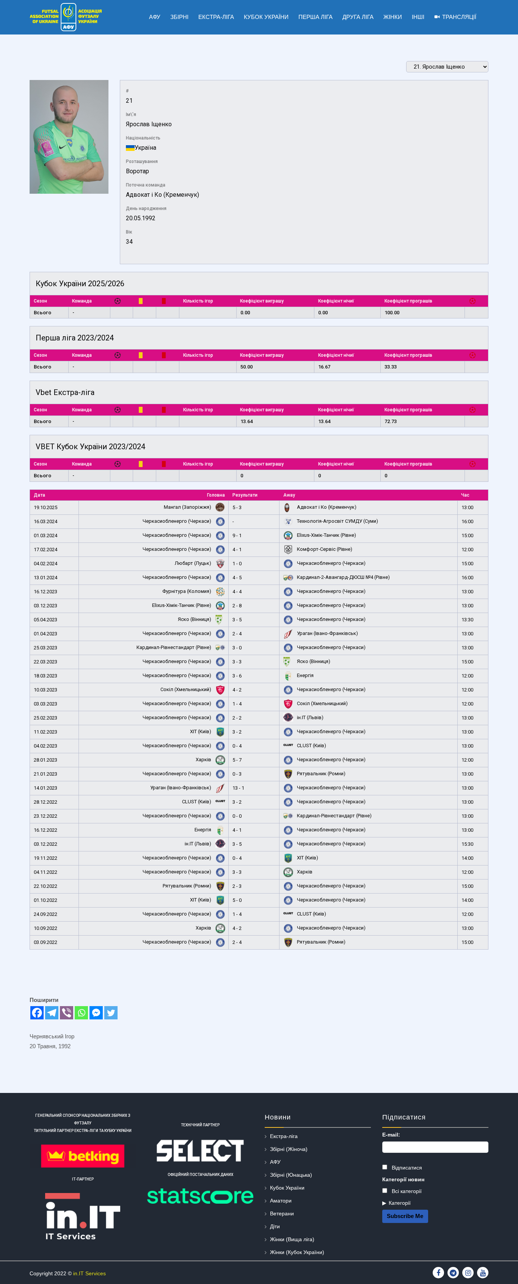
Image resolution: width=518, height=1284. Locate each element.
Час (465, 495)
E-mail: (391, 1135)
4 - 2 (237, 690)
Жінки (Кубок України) (297, 1252)
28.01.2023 (45, 760)
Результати (244, 495)
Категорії (400, 1203)
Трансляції (459, 17)
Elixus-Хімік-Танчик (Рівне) (326, 535)
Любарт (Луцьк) (193, 563)
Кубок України (287, 1188)
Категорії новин (403, 1179)
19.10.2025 (45, 507)
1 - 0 (237, 563)
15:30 (467, 844)
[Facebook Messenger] (96, 1012)
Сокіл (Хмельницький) (186, 689)
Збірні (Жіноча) (289, 1149)
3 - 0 (237, 648)
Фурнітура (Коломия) (187, 591)
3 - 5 (237, 619)
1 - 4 (237, 704)
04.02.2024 (45, 563)
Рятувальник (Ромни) (320, 773)
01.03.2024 (45, 535)
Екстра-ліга (284, 1136)
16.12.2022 (45, 830)
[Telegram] (51, 1012)
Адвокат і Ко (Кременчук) (162, 194)
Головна (216, 495)
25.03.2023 (45, 648)
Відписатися (406, 1168)
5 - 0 (237, 900)
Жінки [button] (392, 17)
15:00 (467, 535)
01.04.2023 (45, 634)
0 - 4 (237, 746)
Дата (39, 495)
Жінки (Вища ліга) (292, 1239)
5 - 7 (237, 760)
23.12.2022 (45, 816)
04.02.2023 (45, 746)
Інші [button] (418, 17)
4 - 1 (237, 549)
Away (289, 495)
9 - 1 (237, 535)
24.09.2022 (45, 914)
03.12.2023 (45, 605)
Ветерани (282, 1213)
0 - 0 (237, 816)
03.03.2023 (45, 704)
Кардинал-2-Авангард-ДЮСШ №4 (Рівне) (343, 577)
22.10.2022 (45, 886)
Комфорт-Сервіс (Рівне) (324, 549)
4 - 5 (237, 577)
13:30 (467, 619)
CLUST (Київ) (311, 745)
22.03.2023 (45, 662)
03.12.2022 (45, 844)
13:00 (467, 507)
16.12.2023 (45, 591)
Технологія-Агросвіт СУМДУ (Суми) (337, 521)
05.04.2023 (45, 619)
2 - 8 (237, 605)
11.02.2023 (45, 732)
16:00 (467, 521)
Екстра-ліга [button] (216, 17)
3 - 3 (237, 662)
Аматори (281, 1201)
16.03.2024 (45, 521)
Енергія (305, 675)
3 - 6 (237, 676)
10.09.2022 (45, 928)
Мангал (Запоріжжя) (188, 507)
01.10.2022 (45, 900)
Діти (275, 1226)
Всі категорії (406, 1191)
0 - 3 (237, 774)
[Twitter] (111, 1012)
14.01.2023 (45, 788)
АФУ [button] (154, 17)
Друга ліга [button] (358, 17)
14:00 (467, 858)
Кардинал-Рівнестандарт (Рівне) (174, 647)
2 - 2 (237, 718)
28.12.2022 (45, 802)
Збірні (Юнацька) (291, 1175)
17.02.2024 (45, 549)
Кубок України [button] (266, 17)
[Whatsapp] (81, 1012)
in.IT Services (89, 1273)
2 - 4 (237, 634)
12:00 (467, 549)
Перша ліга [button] (315, 17)
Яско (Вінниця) (195, 619)
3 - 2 (237, 732)
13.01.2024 (45, 577)
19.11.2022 (45, 858)
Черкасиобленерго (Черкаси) (177, 521)
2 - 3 (237, 886)
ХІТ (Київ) (201, 731)
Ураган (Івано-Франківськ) (327, 633)
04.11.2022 (45, 872)
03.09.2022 (45, 942)
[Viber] (66, 1012)
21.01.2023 (45, 774)
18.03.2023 (45, 676)
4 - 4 (237, 591)
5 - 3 (237, 507)
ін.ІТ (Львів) (309, 717)
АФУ (275, 1162)
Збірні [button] (179, 17)
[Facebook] (37, 1012)
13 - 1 (238, 788)
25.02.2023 (45, 718)
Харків (204, 759)
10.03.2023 (45, 690)
